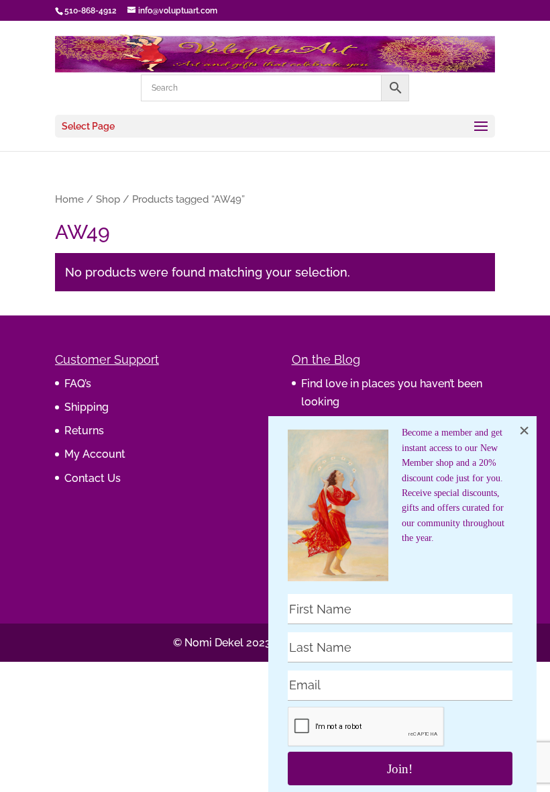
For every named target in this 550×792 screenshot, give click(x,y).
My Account (94, 454)
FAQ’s (77, 383)
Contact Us (92, 478)
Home (69, 199)
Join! (399, 769)
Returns (84, 430)
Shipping (86, 407)
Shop (108, 199)
